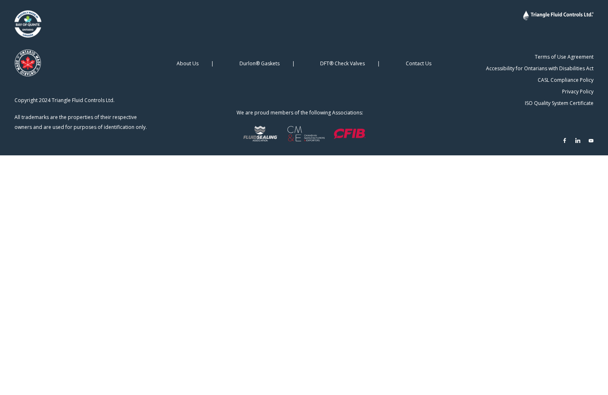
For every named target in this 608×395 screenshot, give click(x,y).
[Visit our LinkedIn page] (577, 140)
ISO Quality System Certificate (559, 103)
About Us (188, 63)
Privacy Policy (578, 91)
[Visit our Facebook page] (564, 140)
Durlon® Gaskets (259, 63)
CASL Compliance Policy (566, 79)
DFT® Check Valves (342, 63)
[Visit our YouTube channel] (591, 140)
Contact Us (418, 63)
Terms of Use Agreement (564, 56)
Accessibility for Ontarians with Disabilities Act (540, 68)
